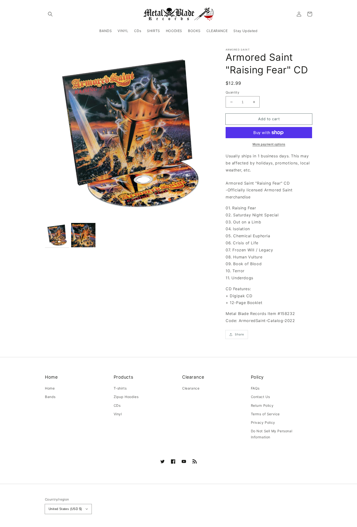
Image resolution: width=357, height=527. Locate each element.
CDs (117, 405)
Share (239, 334)
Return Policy (262, 405)
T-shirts (120, 388)
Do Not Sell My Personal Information (271, 434)
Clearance (190, 388)
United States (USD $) (65, 509)
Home (50, 388)
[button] (50, 14)
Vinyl (118, 414)
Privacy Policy (263, 422)
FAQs (255, 388)
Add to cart (269, 119)
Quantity (232, 92)
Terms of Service (265, 414)
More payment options (269, 144)
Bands (50, 397)
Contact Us (260, 397)
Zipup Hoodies (126, 397)
